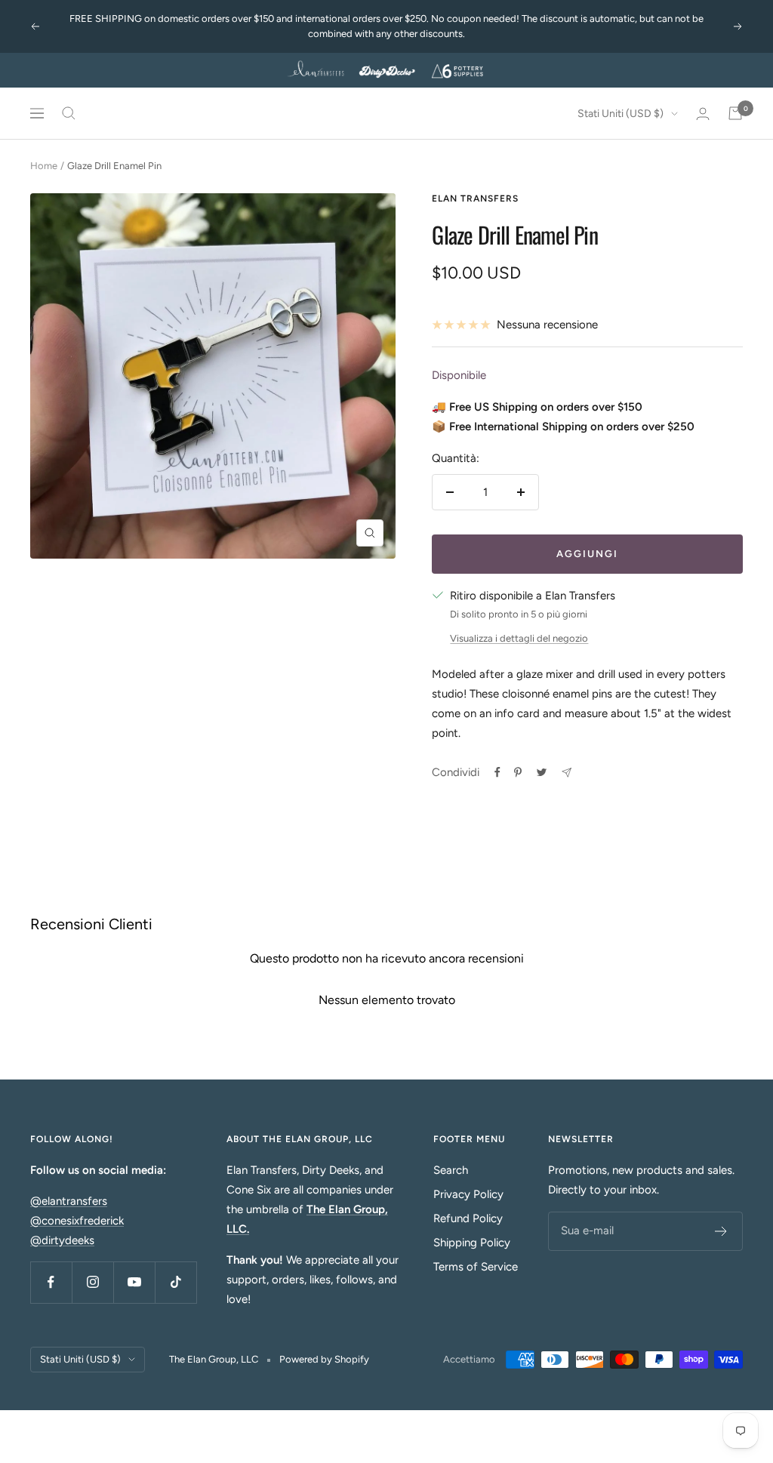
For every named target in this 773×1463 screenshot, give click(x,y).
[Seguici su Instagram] (92, 1282)
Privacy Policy (468, 1194)
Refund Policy (468, 1218)
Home (43, 165)
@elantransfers (68, 1201)
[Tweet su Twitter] (541, 772)
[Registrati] (721, 1231)
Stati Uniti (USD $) (620, 113)
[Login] (703, 113)
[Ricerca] (68, 113)
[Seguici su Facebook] (51, 1282)
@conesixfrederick (77, 1220)
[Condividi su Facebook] (497, 772)
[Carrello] (735, 113)
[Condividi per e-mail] (566, 773)
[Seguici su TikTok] (175, 1282)
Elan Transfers (475, 198)
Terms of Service (475, 1267)
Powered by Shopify (324, 1359)
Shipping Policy (471, 1242)
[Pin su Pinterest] (518, 772)
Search (450, 1170)
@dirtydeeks (62, 1240)
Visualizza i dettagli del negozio (519, 638)
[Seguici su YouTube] (134, 1282)
